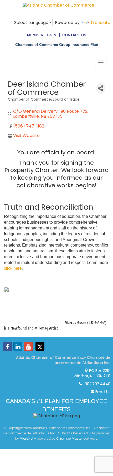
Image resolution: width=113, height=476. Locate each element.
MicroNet (26, 438)
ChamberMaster (69, 438)
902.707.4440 (96, 383)
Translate (100, 22)
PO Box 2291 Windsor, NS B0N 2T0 (92, 373)
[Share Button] (100, 88)
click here (13, 268)
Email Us (102, 391)
